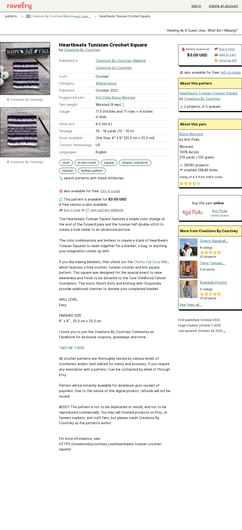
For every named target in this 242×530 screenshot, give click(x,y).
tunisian (67, 170)
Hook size (67, 124)
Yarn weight (68, 105)
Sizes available (70, 138)
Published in (68, 61)
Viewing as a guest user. (202, 30)
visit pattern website (106, 210)
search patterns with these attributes (93, 178)
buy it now (72, 210)
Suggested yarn (72, 97)
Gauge (64, 111)
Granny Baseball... (214, 241)
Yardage (65, 131)
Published (66, 90)
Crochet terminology (75, 145)
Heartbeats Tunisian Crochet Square (208, 93)
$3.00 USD (197, 55)
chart (65, 162)
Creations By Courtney (82, 50)
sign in (196, 6)
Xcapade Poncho (213, 282)
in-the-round (87, 162)
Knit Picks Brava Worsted (115, 97)
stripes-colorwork (135, 162)
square (109, 162)
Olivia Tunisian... (212, 263)
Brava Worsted (191, 134)
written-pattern (92, 170)
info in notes (110, 191)
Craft (63, 76)
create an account (223, 6)
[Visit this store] (193, 213)
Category (66, 83)
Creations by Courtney (114, 68)
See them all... (190, 305)
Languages (67, 152)
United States (219, 215)
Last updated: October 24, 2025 (202, 331)
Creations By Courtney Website (60, 16)
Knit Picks (219, 211)
